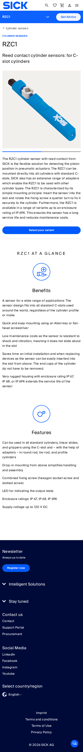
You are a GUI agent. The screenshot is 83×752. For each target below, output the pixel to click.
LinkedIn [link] (8, 654)
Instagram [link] (9, 667)
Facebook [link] (9, 661)
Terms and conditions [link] (41, 719)
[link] (15, 5)
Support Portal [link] (13, 627)
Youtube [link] (8, 673)
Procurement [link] (12, 634)
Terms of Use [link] (41, 725)
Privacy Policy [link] (41, 732)
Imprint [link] (41, 713)
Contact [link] (8, 621)
